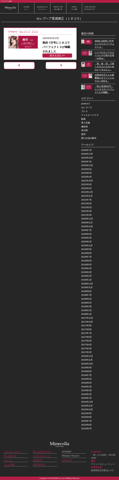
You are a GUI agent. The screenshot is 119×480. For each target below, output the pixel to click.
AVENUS (37, 460)
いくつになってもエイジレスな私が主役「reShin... (104, 55)
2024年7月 (86, 161)
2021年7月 (86, 200)
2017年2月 (86, 352)
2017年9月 (86, 325)
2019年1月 (86, 280)
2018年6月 (86, 299)
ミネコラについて (12, 451)
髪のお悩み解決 (88, 138)
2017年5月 (86, 340)
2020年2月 (86, 241)
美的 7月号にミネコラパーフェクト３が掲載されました (56, 47)
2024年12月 (87, 154)
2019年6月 (86, 260)
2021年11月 (87, 196)
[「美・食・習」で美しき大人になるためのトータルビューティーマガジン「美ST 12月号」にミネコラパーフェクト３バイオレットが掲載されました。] (86, 64)
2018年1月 (86, 314)
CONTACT (67, 460)
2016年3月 (86, 390)
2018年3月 (86, 306)
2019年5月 (86, 264)
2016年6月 (86, 379)
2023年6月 (86, 169)
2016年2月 (86, 394)
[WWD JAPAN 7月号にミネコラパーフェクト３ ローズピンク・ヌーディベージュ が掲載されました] (86, 41)
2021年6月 (86, 203)
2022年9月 (86, 184)
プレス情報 (9, 464)
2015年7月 (86, 421)
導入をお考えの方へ (42, 451)
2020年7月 (86, 230)
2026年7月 (86, 150)
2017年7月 (86, 333)
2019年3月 (86, 272)
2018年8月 (86, 291)
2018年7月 (86, 295)
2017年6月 (86, 337)
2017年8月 (86, 329)
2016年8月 (86, 371)
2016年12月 (87, 356)
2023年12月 (87, 165)
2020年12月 (87, 218)
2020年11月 (87, 222)
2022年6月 (86, 188)
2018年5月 (86, 302)
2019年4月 (86, 268)
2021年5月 (86, 207)
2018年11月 (87, 287)
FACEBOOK (39, 464)
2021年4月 (86, 211)
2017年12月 (87, 318)
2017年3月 (86, 348)
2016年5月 (86, 383)
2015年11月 (87, 405)
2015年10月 (87, 409)
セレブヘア (24, 31)
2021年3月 (86, 215)
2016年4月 (86, 386)
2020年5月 (86, 234)
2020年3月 (86, 238)
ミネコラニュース (41, 456)
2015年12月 (87, 402)
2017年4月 (86, 344)
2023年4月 (86, 177)
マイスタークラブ (90, 115)
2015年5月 (86, 428)
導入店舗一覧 (10, 456)
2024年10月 (87, 157)
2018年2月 (86, 310)
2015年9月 (86, 413)
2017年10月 (87, 322)
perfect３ (85, 103)
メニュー (8, 460)
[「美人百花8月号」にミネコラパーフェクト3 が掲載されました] (86, 87)
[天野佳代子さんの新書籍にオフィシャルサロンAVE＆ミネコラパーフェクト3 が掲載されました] (86, 75)
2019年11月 (87, 245)
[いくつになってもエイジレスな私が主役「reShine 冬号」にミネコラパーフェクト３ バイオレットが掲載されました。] (86, 53)
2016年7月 (86, 375)
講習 (83, 134)
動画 (83, 119)
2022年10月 (87, 180)
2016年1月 (86, 398)
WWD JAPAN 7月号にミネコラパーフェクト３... (104, 44)
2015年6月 (86, 425)
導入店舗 (85, 122)
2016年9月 (86, 367)
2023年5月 (86, 173)
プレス (34, 31)
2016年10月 (87, 363)
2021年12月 (87, 192)
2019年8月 (86, 253)
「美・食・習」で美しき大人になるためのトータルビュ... (104, 66)
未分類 (84, 130)
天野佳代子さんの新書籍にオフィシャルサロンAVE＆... (104, 78)
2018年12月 (87, 283)
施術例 (84, 126)
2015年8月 (86, 417)
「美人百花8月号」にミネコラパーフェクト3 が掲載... (104, 89)
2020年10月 (87, 226)
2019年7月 (86, 257)
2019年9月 (86, 249)
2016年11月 (87, 360)
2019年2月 (86, 276)
